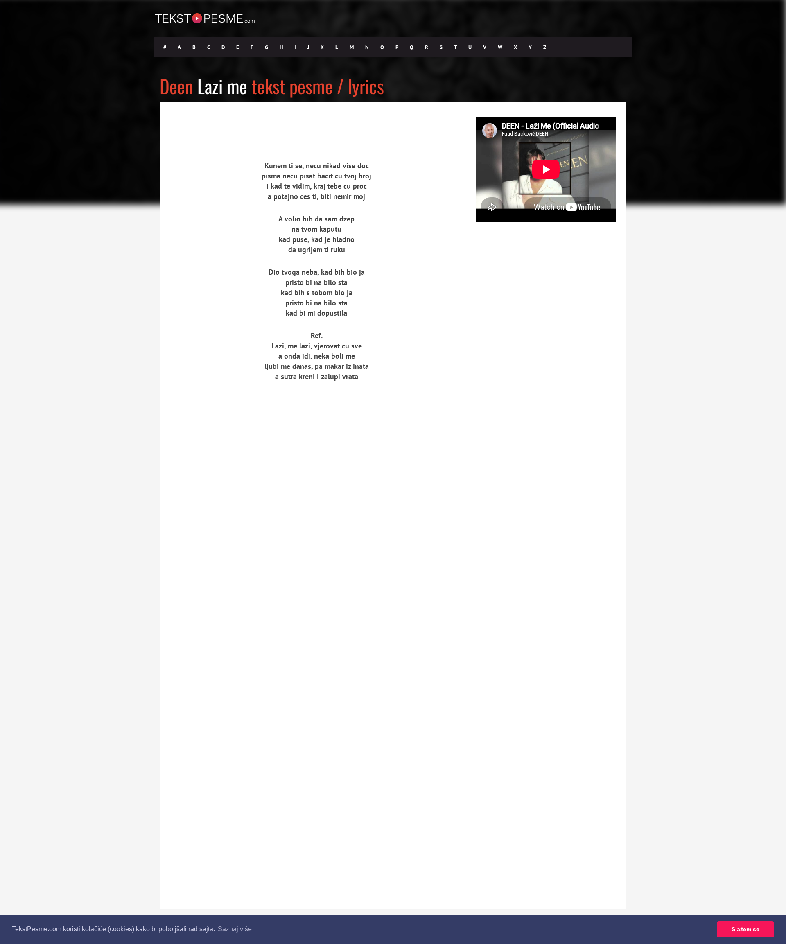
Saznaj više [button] (235, 929)
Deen (176, 85)
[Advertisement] (235, 124)
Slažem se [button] (745, 929)
